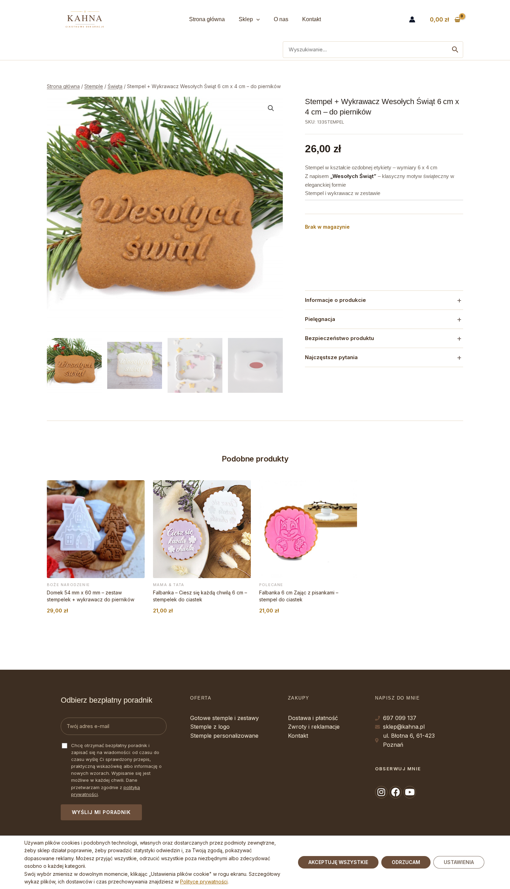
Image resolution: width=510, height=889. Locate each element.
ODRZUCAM (406, 862)
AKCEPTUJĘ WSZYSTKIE (338, 862)
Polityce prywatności (204, 881)
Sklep (246, 19)
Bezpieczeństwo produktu (339, 338)
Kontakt (311, 19)
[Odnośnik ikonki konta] (412, 19)
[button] (256, 19)
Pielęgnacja (320, 319)
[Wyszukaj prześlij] (455, 49)
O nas (281, 19)
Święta (115, 86)
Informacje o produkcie (335, 300)
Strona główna (207, 19)
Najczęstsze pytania (331, 357)
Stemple (93, 86)
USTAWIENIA (459, 862)
